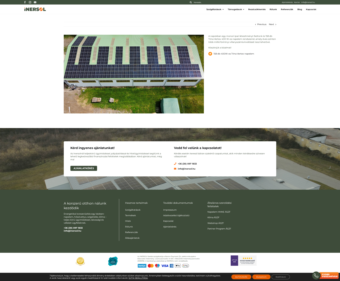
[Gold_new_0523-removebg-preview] (80, 256)
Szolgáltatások (133, 210)
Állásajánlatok (132, 238)
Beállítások (281, 277)
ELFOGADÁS (241, 277)
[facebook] (25, 2)
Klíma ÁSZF (213, 217)
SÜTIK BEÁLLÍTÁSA (138, 278)
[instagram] (30, 2)
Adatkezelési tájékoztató (176, 215)
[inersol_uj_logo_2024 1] (35, 7)
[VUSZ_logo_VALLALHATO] (113, 257)
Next (271, 24)
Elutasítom (261, 277)
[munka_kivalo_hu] (244, 256)
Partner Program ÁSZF (219, 228)
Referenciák (131, 232)
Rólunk (129, 226)
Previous (261, 24)
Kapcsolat (168, 221)
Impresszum (170, 210)
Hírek (128, 221)
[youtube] (35, 2)
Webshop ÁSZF (215, 223)
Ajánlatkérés (169, 226)
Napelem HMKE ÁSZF (218, 212)
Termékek (130, 215)
